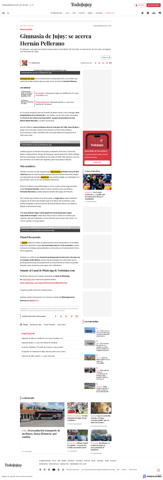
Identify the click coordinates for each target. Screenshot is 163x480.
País (74, 13)
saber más (97, 162)
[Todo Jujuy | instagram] (45, 469)
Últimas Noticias (56, 13)
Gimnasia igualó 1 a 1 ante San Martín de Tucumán (39, 343)
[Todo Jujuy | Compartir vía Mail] (110, 63)
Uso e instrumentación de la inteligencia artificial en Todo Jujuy (98, 469)
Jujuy (67, 13)
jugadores (45, 177)
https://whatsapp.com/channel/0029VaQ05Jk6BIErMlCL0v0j (43, 283)
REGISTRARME (154, 5)
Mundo (90, 13)
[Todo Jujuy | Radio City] (148, 14)
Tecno (107, 461)
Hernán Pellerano (49, 325)
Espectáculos (54, 464)
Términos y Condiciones (72, 469)
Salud (93, 461)
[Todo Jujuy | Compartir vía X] (99, 63)
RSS (118, 469)
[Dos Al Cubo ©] (152, 478)
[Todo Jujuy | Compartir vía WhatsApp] (103, 63)
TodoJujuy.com (28, 279)
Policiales (99, 13)
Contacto (124, 469)
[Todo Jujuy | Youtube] (53, 469)
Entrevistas (43, 464)
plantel (24, 242)
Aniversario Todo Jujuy (78, 464)
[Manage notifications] (158, 470)
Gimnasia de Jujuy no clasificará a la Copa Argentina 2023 (42, 338)
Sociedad (100, 461)
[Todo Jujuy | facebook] (40, 469)
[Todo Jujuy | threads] (59, 469)
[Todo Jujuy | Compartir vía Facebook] (96, 63)
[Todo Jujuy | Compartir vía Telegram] (107, 63)
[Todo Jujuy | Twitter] (49, 469)
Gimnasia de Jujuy (27, 78)
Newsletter (110, 13)
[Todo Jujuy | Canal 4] (142, 14)
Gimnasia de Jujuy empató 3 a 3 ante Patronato (38, 356)
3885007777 (33, 300)
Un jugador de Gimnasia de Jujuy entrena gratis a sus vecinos (44, 351)
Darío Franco (56, 171)
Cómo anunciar (133, 469)
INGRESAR (141, 5)
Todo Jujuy (23, 26)
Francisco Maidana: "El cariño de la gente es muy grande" (43, 347)
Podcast (113, 461)
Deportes (31, 26)
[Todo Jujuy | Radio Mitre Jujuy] (154, 14)
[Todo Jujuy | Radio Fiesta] (160, 14)
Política (82, 13)
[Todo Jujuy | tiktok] (63, 469)
